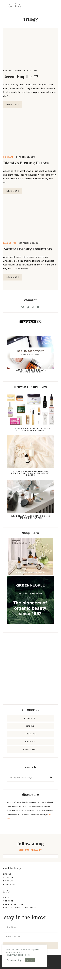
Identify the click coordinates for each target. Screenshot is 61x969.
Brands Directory (14, 904)
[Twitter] (22, 307)
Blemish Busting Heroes (26, 163)
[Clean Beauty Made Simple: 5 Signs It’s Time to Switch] (30, 497)
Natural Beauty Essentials (27, 249)
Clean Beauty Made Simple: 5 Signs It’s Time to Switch (31, 517)
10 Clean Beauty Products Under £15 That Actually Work (30, 429)
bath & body (30, 750)
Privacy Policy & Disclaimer (19, 908)
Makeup (30, 726)
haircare (30, 742)
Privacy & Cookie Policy (18, 955)
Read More (13, 105)
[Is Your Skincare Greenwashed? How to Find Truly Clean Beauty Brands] (30, 452)
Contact (8, 901)
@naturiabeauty (30, 850)
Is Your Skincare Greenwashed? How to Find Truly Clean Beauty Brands (30, 473)
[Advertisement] (30, 666)
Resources (30, 718)
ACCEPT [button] (30, 960)
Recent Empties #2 (20, 76)
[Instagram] (33, 307)
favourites (9, 243)
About (7, 898)
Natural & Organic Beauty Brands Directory (30, 371)
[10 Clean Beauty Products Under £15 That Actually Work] (30, 409)
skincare (8, 157)
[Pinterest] (28, 307)
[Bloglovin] (38, 307)
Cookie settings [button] (15, 960)
